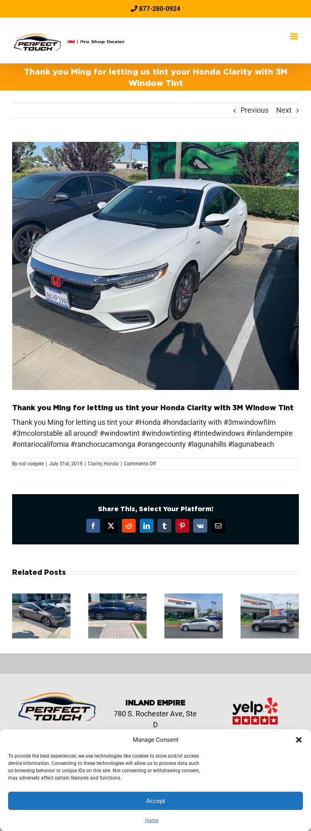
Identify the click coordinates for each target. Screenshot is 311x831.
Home (151, 820)
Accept (155, 800)
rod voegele (31, 464)
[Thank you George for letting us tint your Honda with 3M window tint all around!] (41, 597)
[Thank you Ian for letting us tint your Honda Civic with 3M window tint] (193, 597)
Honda (111, 464)
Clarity (95, 464)
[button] (299, 740)
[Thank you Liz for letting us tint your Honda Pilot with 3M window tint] (270, 597)
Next (284, 110)
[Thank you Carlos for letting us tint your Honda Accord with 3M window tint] (117, 597)
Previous (254, 110)
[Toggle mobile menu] (294, 36)
